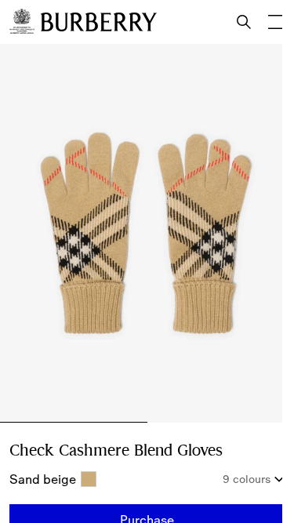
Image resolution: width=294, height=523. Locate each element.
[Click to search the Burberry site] (243, 22)
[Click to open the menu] (275, 22)
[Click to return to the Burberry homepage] (99, 22)
